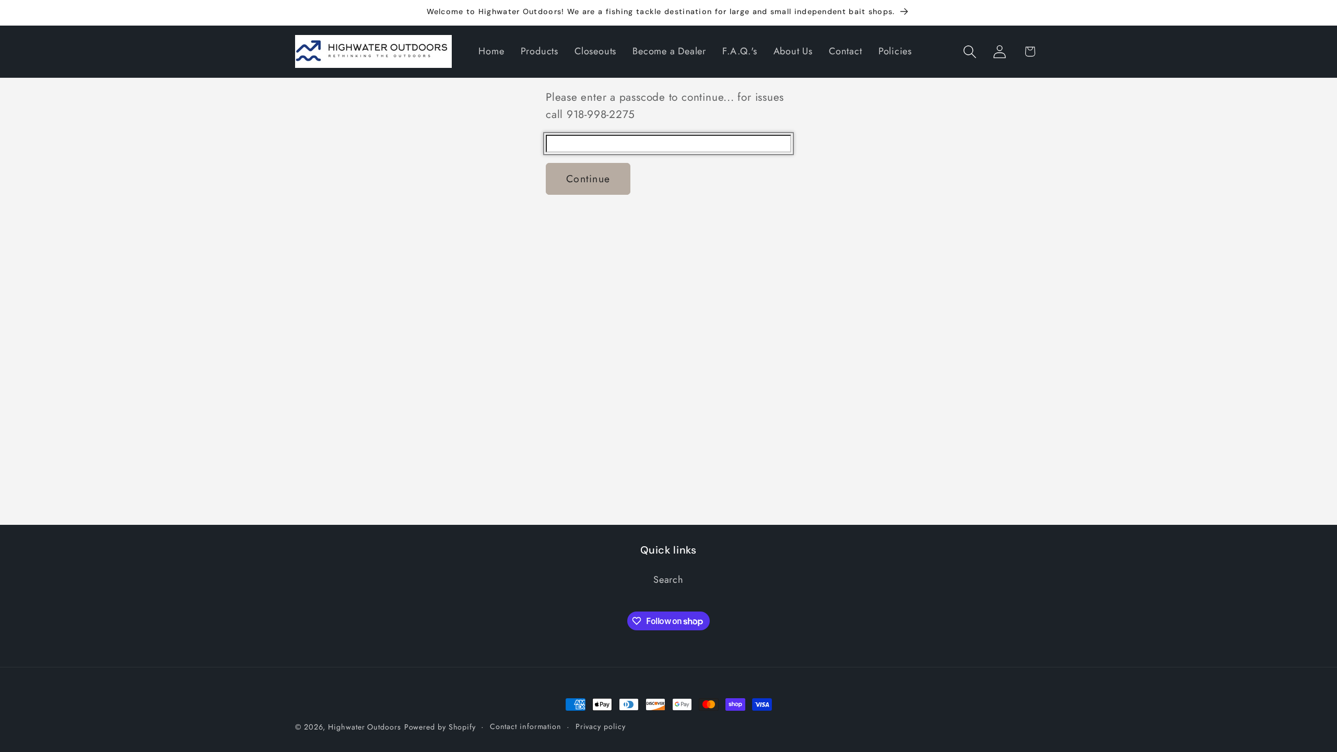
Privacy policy (601, 726)
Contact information (525, 726)
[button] (970, 51)
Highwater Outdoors (364, 727)
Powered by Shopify (440, 727)
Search (668, 579)
